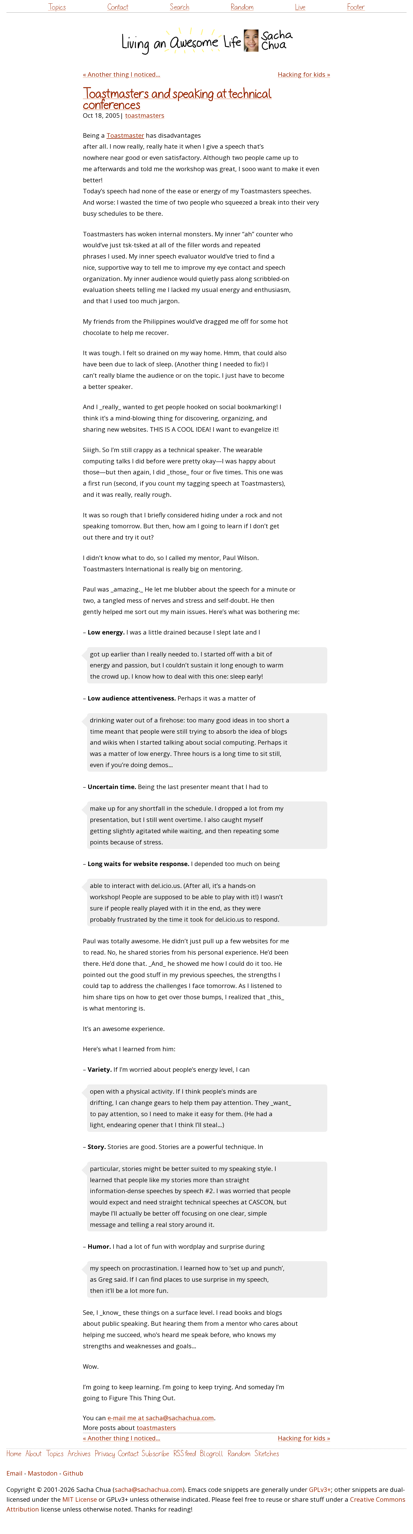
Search (179, 7)
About (34, 1454)
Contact (117, 7)
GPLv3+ (320, 1489)
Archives (79, 1454)
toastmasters (144, 115)
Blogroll (211, 1454)
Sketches (267, 1454)
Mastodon (43, 1473)
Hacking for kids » (304, 74)
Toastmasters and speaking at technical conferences (177, 99)
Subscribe (155, 1454)
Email (14, 1473)
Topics (57, 7)
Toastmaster (125, 135)
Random (242, 7)
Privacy (105, 1454)
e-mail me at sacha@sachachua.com (161, 1417)
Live (300, 7)
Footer (356, 7)
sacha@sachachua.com (149, 1489)
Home (13, 1454)
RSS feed (184, 1454)
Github (73, 1473)
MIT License (79, 1499)
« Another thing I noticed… (121, 74)
